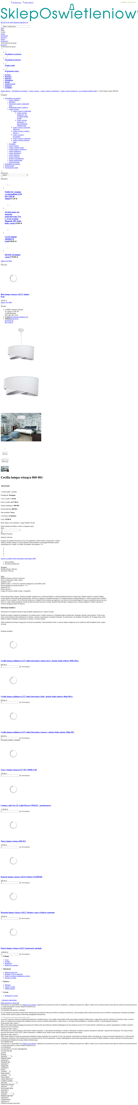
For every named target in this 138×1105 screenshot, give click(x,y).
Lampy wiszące (14, 109)
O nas (7, 960)
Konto (3, 34)
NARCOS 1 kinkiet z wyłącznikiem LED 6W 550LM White (13, 195)
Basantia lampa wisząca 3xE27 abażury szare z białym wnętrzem (28, 912)
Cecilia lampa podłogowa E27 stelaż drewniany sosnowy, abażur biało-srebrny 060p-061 (37, 732)
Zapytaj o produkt (6, 558)
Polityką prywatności (29, 1005)
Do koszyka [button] (26, 666)
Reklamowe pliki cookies (9, 1034)
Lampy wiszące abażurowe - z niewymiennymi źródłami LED (22, 123)
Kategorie (4, 95)
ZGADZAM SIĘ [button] (6, 1008)
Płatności (8, 985)
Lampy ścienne (14, 146)
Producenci (4, 173)
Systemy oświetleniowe (16, 158)
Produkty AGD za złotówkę (14, 974)
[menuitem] (71, 54)
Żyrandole (12, 144)
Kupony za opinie (10, 978)
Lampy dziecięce (14, 155)
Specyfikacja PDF (30, 558)
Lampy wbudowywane (16, 147)
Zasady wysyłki (10, 987)
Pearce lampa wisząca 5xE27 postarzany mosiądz (21, 948)
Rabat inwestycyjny (11, 972)
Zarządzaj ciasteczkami (9, 1000)
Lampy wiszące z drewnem (21, 138)
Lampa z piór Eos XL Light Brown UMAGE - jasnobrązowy (26, 805)
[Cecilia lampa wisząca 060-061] (21, 365)
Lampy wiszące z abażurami (22, 111)
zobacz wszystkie (6, 261)
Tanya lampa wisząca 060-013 (13, 841)
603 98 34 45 (5, 22)
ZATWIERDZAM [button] (7, 1042)
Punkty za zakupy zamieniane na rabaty (17, 976)
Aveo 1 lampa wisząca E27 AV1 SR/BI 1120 (19, 770)
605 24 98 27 (29, 2)
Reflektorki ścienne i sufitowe (18, 107)
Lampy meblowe (14, 157)
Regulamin (8, 963)
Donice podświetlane (15, 160)
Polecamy (4, 265)
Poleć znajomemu (18, 558)
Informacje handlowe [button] (8, 608)
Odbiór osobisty (10, 988)
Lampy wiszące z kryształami (18, 135)
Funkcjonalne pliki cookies (9, 1023)
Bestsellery (4, 179)
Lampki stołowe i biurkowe (17, 149)
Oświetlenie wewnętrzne (13, 98)
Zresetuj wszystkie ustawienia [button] (10, 1103)
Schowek (4, 41)
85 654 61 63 (16, 2)
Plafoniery (12, 102)
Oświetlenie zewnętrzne (12, 164)
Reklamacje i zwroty (11, 996)
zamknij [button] (3, 1053)
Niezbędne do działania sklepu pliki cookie (16, 1017)
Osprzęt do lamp (14, 162)
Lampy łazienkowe (15, 153)
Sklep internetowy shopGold (10, 1003)
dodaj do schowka (6, 537)
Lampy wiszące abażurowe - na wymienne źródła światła (22, 115)
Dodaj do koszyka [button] (6, 534)
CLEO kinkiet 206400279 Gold (11, 239)
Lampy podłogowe (15, 151)
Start (2, 28)
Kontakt (3, 306)
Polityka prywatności (11, 965)
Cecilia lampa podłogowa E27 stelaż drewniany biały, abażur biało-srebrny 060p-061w (37, 696)
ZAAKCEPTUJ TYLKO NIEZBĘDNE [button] (14, 1049)
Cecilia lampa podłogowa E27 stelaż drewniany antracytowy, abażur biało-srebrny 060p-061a (40, 661)
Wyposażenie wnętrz (11, 167)
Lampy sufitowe (14, 100)
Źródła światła (9, 166)
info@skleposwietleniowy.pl (19, 22)
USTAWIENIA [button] (6, 1047)
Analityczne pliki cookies (9, 1029)
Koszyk (4, 45)
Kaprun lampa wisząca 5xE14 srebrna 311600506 (21, 877)
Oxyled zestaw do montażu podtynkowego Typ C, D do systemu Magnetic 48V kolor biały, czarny (13, 217)
